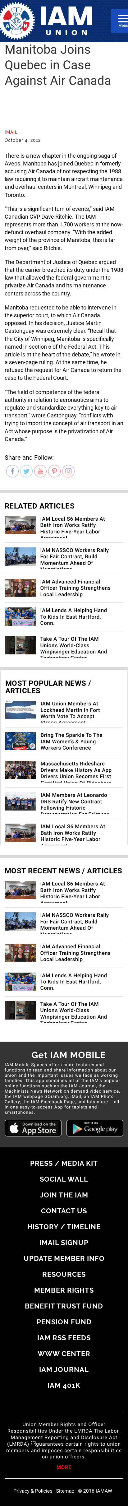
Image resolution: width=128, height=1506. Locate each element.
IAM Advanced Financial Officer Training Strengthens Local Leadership (75, 588)
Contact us (64, 1211)
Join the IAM (64, 1195)
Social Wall (64, 1179)
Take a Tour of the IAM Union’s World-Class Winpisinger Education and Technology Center (73, 648)
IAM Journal (64, 1369)
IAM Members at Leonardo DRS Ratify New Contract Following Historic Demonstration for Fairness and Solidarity (74, 808)
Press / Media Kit (64, 1163)
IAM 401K (64, 1385)
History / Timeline (64, 1227)
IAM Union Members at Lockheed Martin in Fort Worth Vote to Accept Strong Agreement (70, 713)
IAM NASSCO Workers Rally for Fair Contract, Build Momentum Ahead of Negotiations (74, 560)
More (64, 1467)
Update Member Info (64, 1258)
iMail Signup (64, 1243)
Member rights (64, 1290)
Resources (64, 1274)
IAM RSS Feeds (64, 1338)
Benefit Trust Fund (64, 1306)
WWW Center (64, 1354)
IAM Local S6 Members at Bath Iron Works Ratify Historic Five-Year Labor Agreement (72, 528)
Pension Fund (64, 1322)
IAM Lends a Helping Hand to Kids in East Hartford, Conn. (73, 616)
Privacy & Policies (32, 1491)
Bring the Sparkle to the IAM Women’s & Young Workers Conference (71, 741)
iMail (11, 132)
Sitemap (65, 1491)
